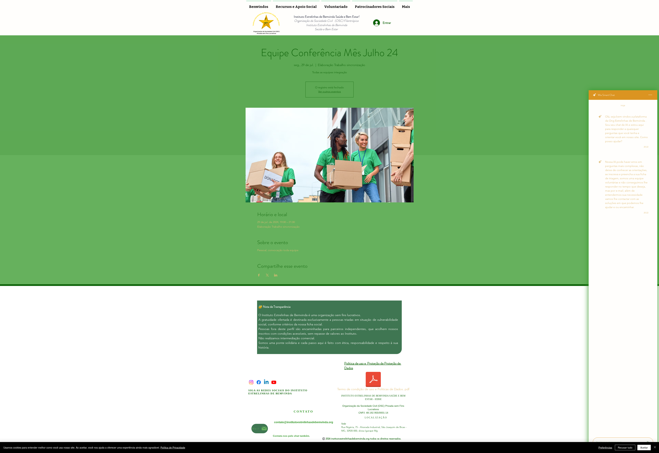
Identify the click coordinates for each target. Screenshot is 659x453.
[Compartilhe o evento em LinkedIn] (275, 275)
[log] (623, 268)
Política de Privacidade (172, 447)
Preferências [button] (605, 447)
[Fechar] (655, 447)
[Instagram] (251, 382)
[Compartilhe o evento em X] (267, 275)
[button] (335, 5)
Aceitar (644, 447)
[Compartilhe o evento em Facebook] (259, 275)
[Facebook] (259, 382)
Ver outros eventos (329, 91)
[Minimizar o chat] (650, 95)
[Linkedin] (266, 382)
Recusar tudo (625, 447)
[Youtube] (274, 382)
